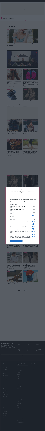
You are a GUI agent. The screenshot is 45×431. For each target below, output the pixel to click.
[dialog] (22, 215)
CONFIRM (16, 240)
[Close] (38, 189)
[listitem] (22, 204)
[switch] (33, 206)
